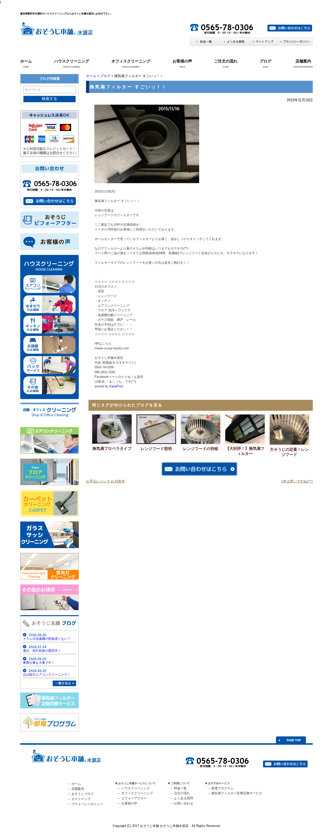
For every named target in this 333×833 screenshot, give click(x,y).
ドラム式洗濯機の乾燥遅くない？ (46, 639)
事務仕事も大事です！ (39, 662)
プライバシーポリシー (87, 804)
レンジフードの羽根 (200, 449)
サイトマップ (80, 799)
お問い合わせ (183, 803)
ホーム (26, 61)
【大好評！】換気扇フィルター (244, 451)
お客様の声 (182, 61)
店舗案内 (303, 61)
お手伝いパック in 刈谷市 (105, 481)
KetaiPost (116, 386)
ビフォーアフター (134, 798)
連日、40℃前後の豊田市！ (42, 650)
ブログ (265, 61)
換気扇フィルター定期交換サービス (236, 793)
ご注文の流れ (225, 61)
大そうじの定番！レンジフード (289, 452)
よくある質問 (183, 798)
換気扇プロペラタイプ (111, 448)
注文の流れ (182, 793)
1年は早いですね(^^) (297, 481)
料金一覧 (180, 788)
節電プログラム (222, 788)
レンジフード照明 (156, 449)
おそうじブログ (82, 794)
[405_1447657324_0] (146, 182)
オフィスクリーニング (130, 61)
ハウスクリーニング (71, 61)
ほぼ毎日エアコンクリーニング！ (46, 674)
